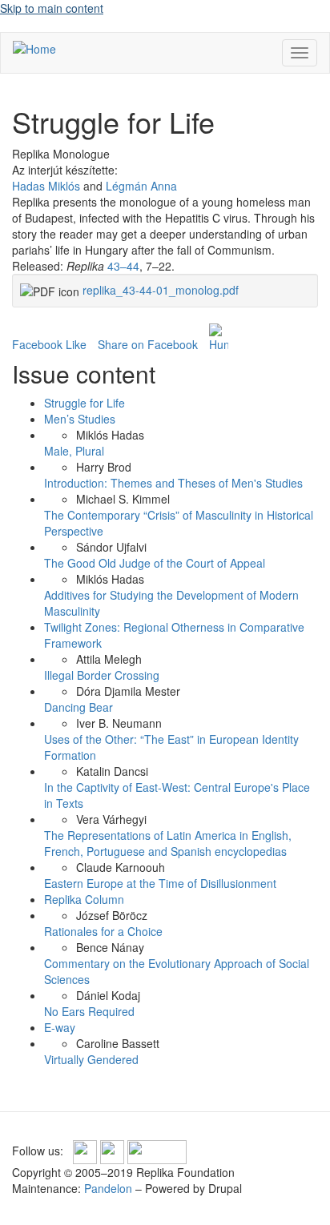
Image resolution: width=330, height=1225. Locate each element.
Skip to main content (51, 8)
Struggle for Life (84, 403)
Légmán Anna (141, 186)
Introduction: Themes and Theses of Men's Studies (173, 483)
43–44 (123, 266)
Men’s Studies (79, 419)
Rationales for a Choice (103, 931)
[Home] (34, 48)
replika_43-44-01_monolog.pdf (160, 290)
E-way (59, 1027)
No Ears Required (89, 1011)
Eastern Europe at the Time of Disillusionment (160, 883)
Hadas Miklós (46, 186)
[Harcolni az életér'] (218, 337)
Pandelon (108, 1188)
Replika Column (84, 899)
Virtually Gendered (91, 1059)
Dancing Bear (78, 707)
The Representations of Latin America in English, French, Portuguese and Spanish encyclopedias (168, 843)
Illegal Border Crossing (101, 675)
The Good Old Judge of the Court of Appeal (154, 563)
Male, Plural (74, 451)
